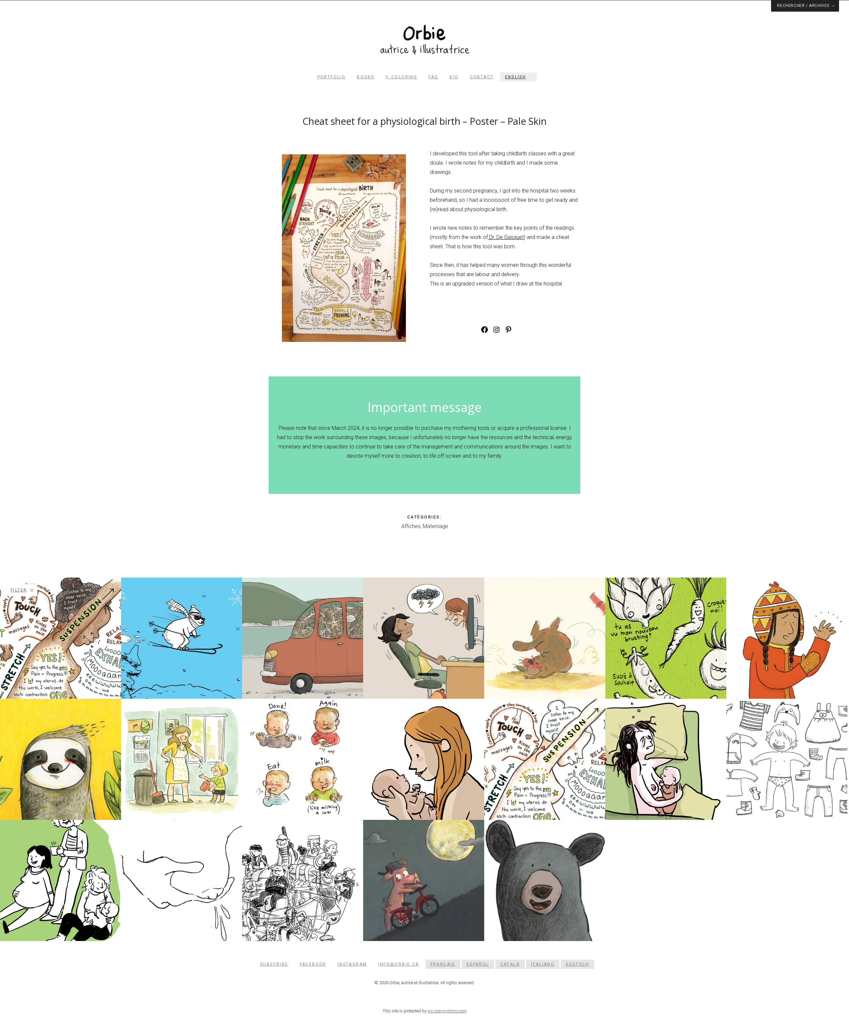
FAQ (433, 77)
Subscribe (274, 964)
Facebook (313, 964)
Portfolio (331, 77)
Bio (453, 77)
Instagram (352, 964)
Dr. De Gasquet (506, 237)
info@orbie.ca (398, 964)
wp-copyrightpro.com (447, 1010)
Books (365, 77)
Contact (482, 77)
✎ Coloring (401, 77)
